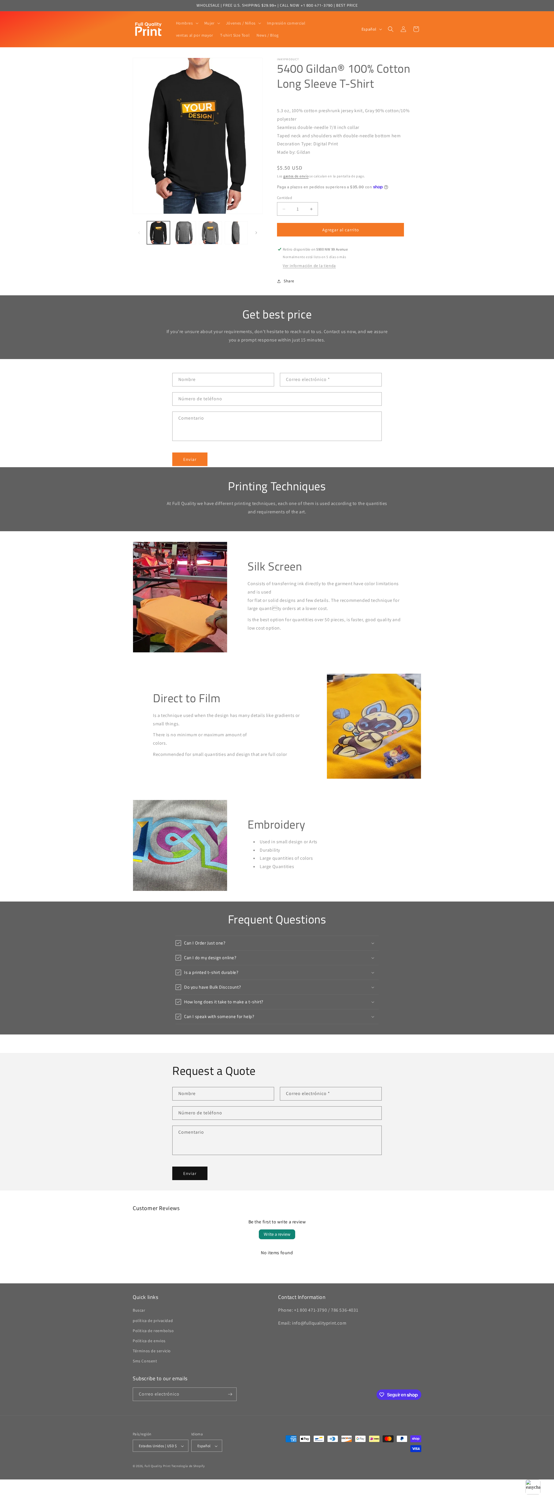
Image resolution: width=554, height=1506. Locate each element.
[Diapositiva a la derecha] (256, 232)
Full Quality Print (158, 1466)
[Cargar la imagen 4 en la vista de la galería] (236, 232)
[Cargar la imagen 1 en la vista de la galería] (158, 232)
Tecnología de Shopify (188, 1466)
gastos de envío (296, 176)
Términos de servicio (152, 1350)
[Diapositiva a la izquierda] (139, 232)
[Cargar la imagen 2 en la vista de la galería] (184, 232)
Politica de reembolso (153, 1330)
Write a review (277, 1234)
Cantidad (284, 197)
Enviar (189, 459)
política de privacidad (153, 1320)
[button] (187, 23)
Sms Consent (145, 1361)
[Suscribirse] (230, 1394)
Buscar (139, 1310)
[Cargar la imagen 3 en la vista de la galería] (210, 232)
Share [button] (289, 280)
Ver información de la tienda (309, 265)
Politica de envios (149, 1340)
